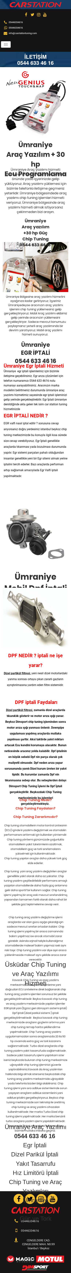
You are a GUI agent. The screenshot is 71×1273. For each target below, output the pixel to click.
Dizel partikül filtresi (17, 673)
